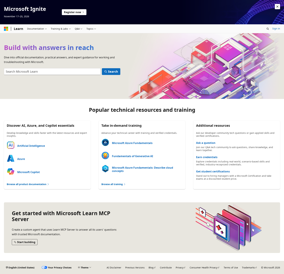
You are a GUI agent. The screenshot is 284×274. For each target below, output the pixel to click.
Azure (21, 159)
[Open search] (267, 29)
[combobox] (52, 71)
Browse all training (112, 184)
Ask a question (205, 142)
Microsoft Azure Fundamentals (132, 143)
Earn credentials (206, 157)
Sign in (276, 28)
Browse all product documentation (27, 184)
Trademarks (248, 267)
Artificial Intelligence (31, 145)
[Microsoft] (6, 29)
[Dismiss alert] (277, 6)
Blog (151, 267)
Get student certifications (213, 171)
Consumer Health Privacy (203, 267)
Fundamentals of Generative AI (132, 156)
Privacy (179, 267)
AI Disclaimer (114, 267)
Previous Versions (135, 267)
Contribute (166, 267)
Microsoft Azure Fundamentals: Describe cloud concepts (142, 169)
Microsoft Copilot (28, 172)
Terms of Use (231, 267)
